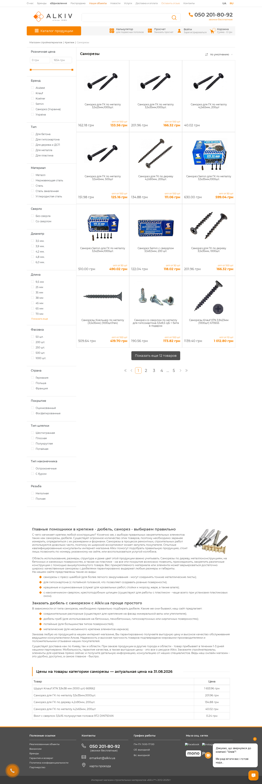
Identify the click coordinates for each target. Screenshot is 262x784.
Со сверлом (43, 221)
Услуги (128, 3)
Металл (40, 175)
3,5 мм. (40, 241)
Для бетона (43, 134)
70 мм (39, 313)
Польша (41, 383)
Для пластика (44, 155)
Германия (42, 377)
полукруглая (44, 443)
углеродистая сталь (49, 196)
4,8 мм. (40, 257)
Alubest (40, 88)
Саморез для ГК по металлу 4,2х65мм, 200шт (65, 709)
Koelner (40, 98)
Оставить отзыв (170, 3)
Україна (41, 114)
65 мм (39, 308)
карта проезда (100, 766)
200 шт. (40, 342)
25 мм (39, 287)
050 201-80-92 (213, 14)
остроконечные (46, 468)
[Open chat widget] (253, 775)
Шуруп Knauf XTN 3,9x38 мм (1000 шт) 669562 (64, 688)
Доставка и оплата (147, 3)
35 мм (39, 292)
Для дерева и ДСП (48, 144)
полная (40, 498)
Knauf (39, 93)
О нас (30, 3)
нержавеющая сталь (49, 180)
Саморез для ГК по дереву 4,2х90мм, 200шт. (64, 702)
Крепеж (69, 42)
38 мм (39, 297)
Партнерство (37, 767)
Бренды (42, 3)
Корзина (223, 30)
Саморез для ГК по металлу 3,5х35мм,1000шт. (65, 695)
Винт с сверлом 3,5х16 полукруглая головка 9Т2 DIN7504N (74, 715)
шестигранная (45, 433)
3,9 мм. (40, 246)
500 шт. (40, 352)
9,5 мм (40, 281)
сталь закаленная (47, 191)
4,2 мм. (40, 251)
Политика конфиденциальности (48, 762)
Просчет (163, 30)
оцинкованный (46, 408)
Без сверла (43, 216)
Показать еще (39, 318)
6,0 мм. (40, 262)
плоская (41, 438)
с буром (41, 473)
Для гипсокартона (48, 139)
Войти (188, 29)
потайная (42, 449)
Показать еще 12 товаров (156, 356)
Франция (42, 388)
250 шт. (40, 347)
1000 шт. (41, 358)
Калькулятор (130, 30)
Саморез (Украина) (48, 109)
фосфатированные (48, 413)
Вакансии (35, 748)
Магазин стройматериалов (45, 42)
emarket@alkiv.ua (102, 758)
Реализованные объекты (44, 744)
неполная (42, 493)
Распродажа (78, 3)
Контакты (189, 3)
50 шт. (39, 336)
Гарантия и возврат (41, 758)
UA (224, 3)
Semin (40, 104)
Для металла (44, 150)
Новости (115, 3)
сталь (39, 185)
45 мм (39, 303)
